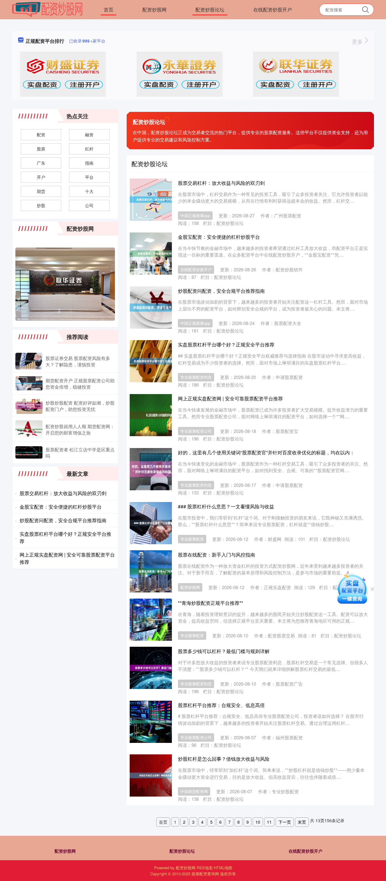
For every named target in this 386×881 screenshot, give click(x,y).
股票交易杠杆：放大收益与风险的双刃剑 (221, 182)
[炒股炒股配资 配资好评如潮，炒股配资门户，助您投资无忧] (29, 406)
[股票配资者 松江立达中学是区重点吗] (29, 452)
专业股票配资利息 (196, 377)
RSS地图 (205, 867)
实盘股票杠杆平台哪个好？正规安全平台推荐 (226, 344)
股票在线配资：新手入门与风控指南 (216, 554)
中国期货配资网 (194, 791)
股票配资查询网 (205, 873)
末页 (302, 822)
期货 (41, 191)
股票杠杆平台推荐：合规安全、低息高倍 (221, 705)
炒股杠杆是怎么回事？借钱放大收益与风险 (224, 758)
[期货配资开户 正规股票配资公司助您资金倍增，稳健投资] (29, 383)
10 (257, 822)
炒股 (41, 205)
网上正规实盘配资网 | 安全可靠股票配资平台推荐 (230, 398)
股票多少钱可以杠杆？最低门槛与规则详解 (224, 651)
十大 (89, 191)
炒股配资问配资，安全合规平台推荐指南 (221, 290)
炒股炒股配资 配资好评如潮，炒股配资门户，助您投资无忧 (80, 405)
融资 (89, 134)
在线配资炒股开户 (272, 9)
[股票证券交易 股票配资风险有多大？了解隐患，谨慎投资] (29, 361)
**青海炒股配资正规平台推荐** (210, 602)
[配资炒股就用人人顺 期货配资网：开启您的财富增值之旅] (29, 429)
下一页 (284, 822)
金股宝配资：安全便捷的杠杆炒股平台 (219, 236)
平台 (89, 177)
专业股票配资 (192, 539)
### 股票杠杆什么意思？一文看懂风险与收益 (226, 506)
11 (269, 822)
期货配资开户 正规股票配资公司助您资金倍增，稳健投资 (80, 383)
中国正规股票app (195, 215)
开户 (41, 177)
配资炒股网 (154, 9)
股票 (41, 149)
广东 (41, 163)
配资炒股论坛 (209, 9)
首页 (108, 9)
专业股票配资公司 (196, 431)
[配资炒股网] (47, 9)
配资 (41, 134)
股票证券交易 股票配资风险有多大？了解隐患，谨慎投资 (78, 361)
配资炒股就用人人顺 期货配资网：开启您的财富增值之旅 (80, 429)
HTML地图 (223, 867)
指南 (89, 163)
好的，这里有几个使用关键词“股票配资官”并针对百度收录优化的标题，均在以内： (266, 452)
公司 (89, 205)
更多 (358, 41)
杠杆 (89, 149)
